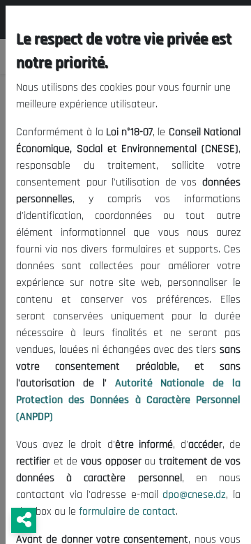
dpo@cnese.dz (194, 495)
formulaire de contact (127, 511)
